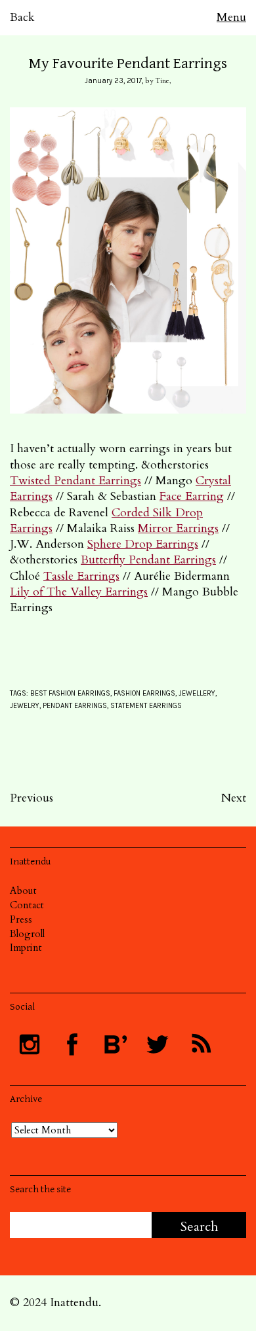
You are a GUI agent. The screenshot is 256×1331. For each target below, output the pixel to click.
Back (22, 17)
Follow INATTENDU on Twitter (157, 1044)
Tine (162, 81)
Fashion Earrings (144, 693)
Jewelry (24, 705)
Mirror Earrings (178, 528)
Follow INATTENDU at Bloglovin (115, 1044)
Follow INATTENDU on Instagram (29, 1044)
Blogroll (27, 933)
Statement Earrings (146, 705)
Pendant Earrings (75, 705)
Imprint (26, 947)
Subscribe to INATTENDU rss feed (200, 1044)
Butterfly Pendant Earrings (148, 560)
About (23, 890)
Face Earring (192, 496)
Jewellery (197, 693)
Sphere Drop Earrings (142, 544)
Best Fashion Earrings (70, 693)
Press (21, 919)
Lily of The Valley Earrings (79, 592)
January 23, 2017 (113, 81)
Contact (27, 905)
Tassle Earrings (81, 576)
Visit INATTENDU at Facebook (72, 1044)
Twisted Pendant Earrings (75, 480)
